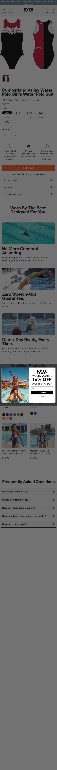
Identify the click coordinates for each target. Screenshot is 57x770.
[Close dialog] (54, 369)
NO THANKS (42, 396)
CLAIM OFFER (42, 392)
